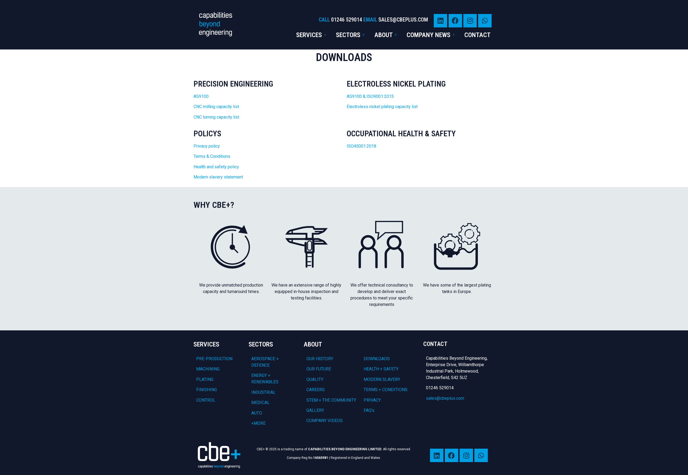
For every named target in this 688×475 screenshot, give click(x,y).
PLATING (204, 379)
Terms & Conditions (212, 156)
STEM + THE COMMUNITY (331, 400)
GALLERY (315, 410)
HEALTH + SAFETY (381, 369)
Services (309, 35)
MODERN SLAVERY (382, 379)
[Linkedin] (440, 20)
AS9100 (201, 96)
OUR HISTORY (319, 358)
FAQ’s (369, 410)
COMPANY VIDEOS (324, 420)
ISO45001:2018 (361, 146)
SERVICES (206, 344)
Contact (477, 35)
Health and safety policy (217, 166)
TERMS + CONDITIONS (385, 389)
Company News (428, 35)
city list (232, 106)
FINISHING (206, 389)
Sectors (348, 35)
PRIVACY (372, 400)
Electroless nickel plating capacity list (382, 106)
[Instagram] (470, 20)
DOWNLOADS (377, 358)
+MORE (258, 423)
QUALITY (314, 379)
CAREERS (315, 389)
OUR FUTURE (318, 369)
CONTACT (435, 344)
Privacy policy (207, 146)
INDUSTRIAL (263, 392)
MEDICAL (260, 402)
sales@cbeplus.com (445, 398)
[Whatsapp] (485, 20)
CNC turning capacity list (216, 117)
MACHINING (208, 369)
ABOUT (313, 344)
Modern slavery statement (218, 177)
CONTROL (205, 400)
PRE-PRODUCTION (214, 358)
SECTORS (261, 344)
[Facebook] (455, 20)
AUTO (256, 413)
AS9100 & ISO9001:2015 (370, 96)
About (383, 35)
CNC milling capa (209, 106)
